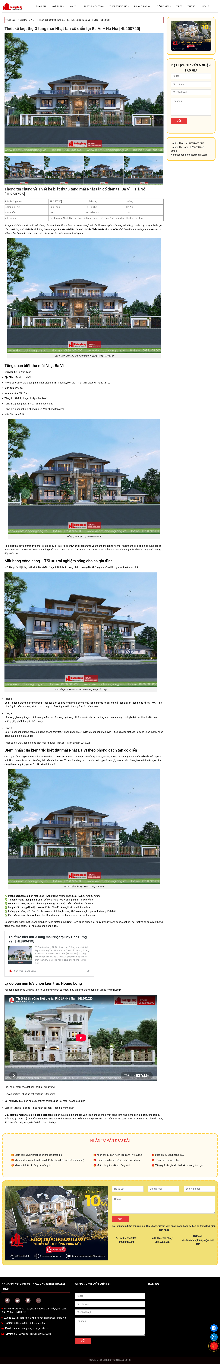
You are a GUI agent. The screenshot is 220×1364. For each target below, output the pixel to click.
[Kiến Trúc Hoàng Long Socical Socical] (7, 1300)
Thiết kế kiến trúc (93, 6)
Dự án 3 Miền (163, 6)
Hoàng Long (113, 989)
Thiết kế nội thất (118, 6)
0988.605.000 (21, 1323)
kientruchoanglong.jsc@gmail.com (30, 1328)
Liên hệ (205, 6)
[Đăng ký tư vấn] (214, 1328)
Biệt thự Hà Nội (27, 20)
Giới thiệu (57, 6)
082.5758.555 (37, 1323)
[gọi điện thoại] (214, 1346)
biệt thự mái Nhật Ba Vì (31, 567)
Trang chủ (41, 6)
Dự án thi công (142, 6)
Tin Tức (191, 6)
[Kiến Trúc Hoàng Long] (12, 6)
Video (179, 6)
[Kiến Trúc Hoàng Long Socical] (28, 1300)
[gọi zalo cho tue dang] (214, 1337)
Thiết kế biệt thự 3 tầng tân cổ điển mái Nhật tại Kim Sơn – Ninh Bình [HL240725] (47, 742)
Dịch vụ (73, 6)
